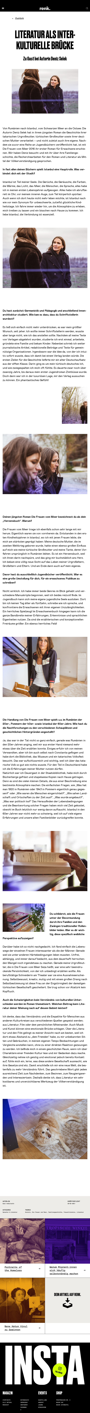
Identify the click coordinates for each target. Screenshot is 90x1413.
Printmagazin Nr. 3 (63, 1400)
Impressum (23, 1402)
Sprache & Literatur (10, 1212)
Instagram (23, 1405)
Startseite (6, 1400)
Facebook (23, 1407)
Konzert (41, 1402)
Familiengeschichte (55, 1212)
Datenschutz (24, 1400)
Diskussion (42, 1407)
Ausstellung (42, 1400)
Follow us (59, 1372)
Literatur (80, 1212)
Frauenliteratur (69, 1212)
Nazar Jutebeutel (62, 1405)
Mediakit (6, 1405)
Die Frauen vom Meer (39, 1212)
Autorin (28, 1212)
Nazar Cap (59, 1402)
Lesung (40, 1405)
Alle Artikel (7, 1402)
